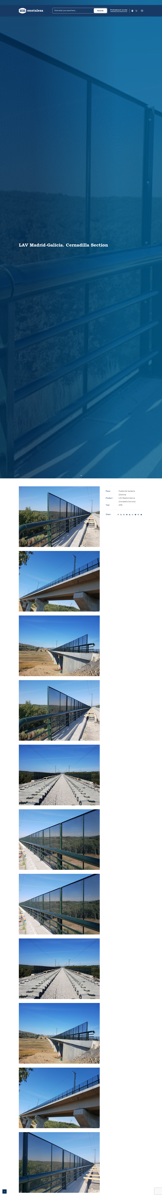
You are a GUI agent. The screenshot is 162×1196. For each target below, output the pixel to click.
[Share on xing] (138, 515)
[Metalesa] (31, 10)
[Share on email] (141, 515)
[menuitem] (79, 10)
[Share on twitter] (121, 515)
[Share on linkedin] (129, 515)
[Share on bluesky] (135, 515)
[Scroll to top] (4, 1191)
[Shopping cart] (135, 11)
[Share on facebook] (118, 515)
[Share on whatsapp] (132, 515)
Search (100, 11)
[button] (142, 10)
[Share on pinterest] (126, 515)
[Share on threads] (124, 515)
